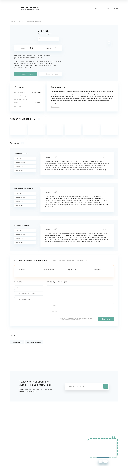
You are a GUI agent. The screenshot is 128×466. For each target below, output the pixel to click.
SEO (44, 450)
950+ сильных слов (16, 445)
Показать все (55, 107)
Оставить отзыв (52, 74)
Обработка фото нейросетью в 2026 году (24, 450)
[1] (20, 273)
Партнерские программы (34, 21)
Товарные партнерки (34, 342)
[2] (23, 273)
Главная (95, 8)
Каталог (106, 8)
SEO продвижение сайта (18, 447)
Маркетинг (46, 445)
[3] (26, 273)
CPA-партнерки (17, 342)
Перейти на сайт (27, 74)
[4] (29, 273)
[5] (32, 273)
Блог (116, 8)
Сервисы (20, 21)
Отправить (106, 319)
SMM (44, 447)
